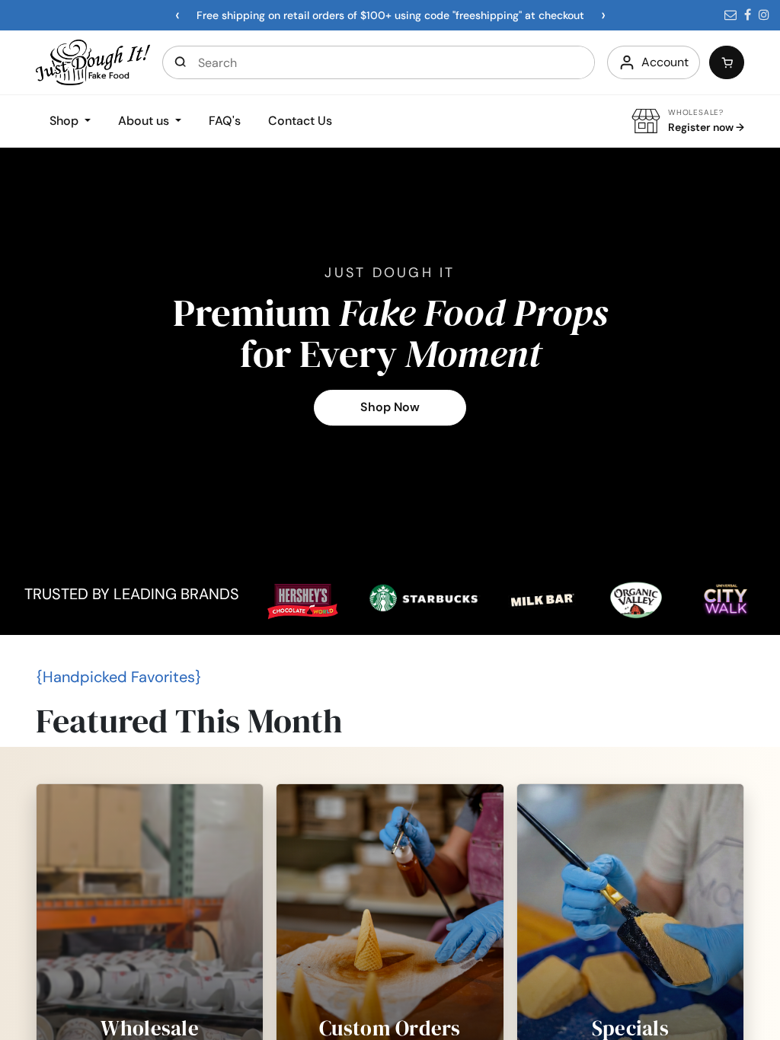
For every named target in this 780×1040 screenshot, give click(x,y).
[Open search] (180, 62)
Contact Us (300, 121)
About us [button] (145, 121)
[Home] (93, 61)
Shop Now (390, 407)
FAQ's (225, 121)
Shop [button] (66, 121)
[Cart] (726, 62)
